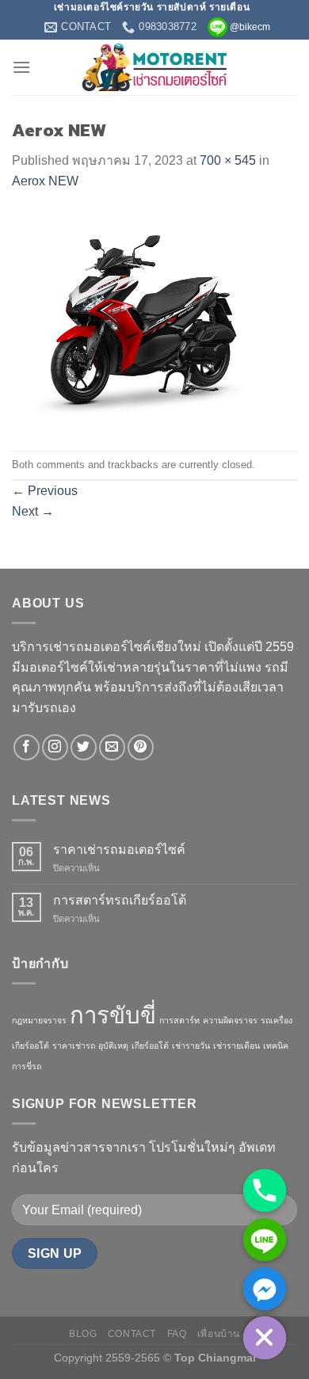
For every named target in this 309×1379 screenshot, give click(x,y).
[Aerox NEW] (154, 320)
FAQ (177, 1333)
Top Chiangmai (215, 1357)
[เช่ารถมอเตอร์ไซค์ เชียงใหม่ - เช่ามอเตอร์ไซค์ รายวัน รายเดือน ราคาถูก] (155, 67)
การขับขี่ (113, 1015)
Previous (45, 490)
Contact (132, 1333)
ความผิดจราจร (230, 1020)
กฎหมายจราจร (39, 1020)
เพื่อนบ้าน (218, 1333)
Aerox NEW (45, 181)
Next (33, 511)
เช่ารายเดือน (236, 1045)
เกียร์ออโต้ (150, 1045)
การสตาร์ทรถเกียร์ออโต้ (119, 900)
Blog (83, 1333)
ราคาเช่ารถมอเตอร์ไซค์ (119, 849)
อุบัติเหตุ (113, 1045)
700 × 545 (228, 160)
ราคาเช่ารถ (73, 1045)
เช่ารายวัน (191, 1045)
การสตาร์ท (179, 1020)
